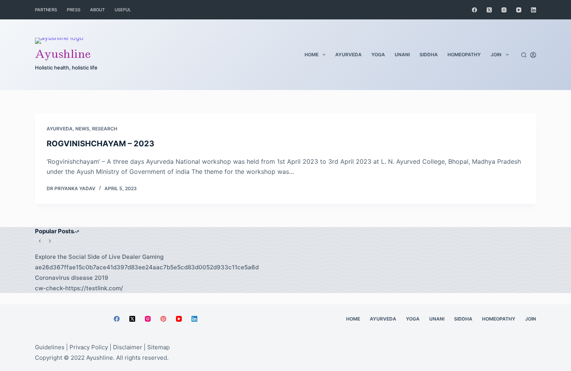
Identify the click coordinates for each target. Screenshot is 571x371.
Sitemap (158, 347)
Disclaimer (127, 347)
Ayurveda (348, 54)
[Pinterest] (163, 319)
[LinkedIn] (533, 9)
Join (496, 54)
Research (104, 129)
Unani (402, 54)
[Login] (533, 55)
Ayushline (63, 53)
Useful (123, 9)
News (82, 129)
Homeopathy (464, 54)
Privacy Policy (89, 347)
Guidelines (49, 347)
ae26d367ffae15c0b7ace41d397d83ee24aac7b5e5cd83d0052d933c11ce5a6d (147, 267)
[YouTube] (518, 9)
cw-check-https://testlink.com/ (79, 288)
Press (73, 9)
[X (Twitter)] (489, 9)
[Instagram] (504, 9)
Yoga (378, 54)
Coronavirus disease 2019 (71, 277)
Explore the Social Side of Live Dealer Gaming (99, 256)
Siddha (429, 54)
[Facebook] (474, 9)
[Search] (523, 54)
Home (312, 54)
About (97, 9)
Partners (46, 9)
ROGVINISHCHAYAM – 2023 (100, 143)
